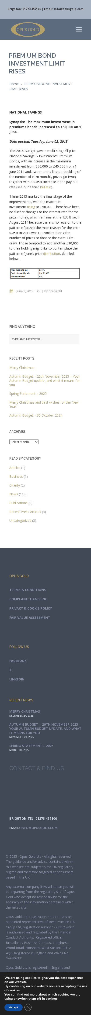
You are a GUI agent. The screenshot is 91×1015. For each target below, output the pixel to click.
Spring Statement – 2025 (28, 393)
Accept (13, 1007)
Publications (18, 503)
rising (31, 207)
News (13, 494)
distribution (51, 253)
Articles (14, 467)
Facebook (18, 660)
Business (16, 476)
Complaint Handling (28, 599)
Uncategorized (20, 520)
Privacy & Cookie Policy (30, 608)
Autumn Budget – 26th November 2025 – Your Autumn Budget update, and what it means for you (44, 380)
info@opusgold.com (69, 9)
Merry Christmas (21, 367)
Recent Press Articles (25, 511)
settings (52, 999)
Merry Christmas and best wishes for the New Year (44, 404)
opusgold (55, 291)
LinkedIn (16, 679)
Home (14, 84)
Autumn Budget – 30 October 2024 (35, 415)
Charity (14, 485)
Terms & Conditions (27, 590)
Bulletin (45, 187)
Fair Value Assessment (29, 617)
